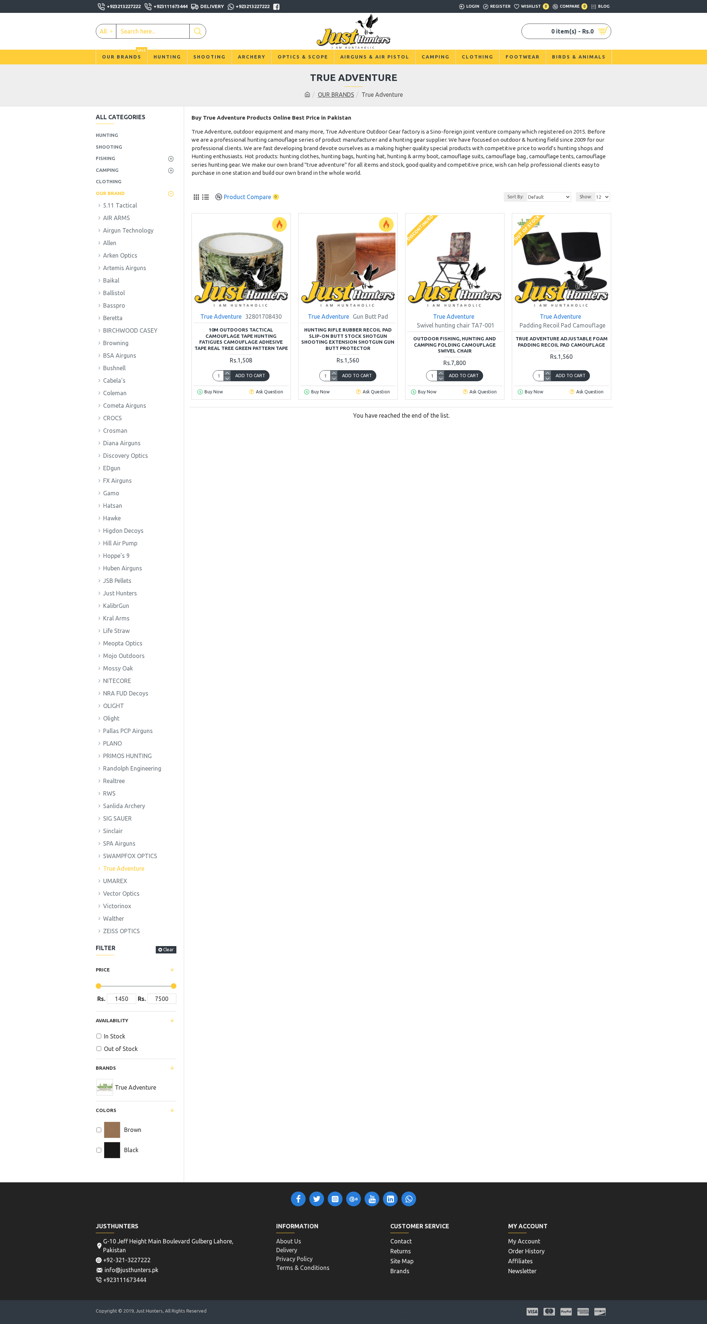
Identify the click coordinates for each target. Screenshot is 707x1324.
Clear (168, 949)
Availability (112, 1020)
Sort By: (515, 196)
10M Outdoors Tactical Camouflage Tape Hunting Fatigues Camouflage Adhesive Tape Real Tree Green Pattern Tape (241, 339)
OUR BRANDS (336, 94)
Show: (586, 196)
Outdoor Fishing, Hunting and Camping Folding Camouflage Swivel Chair (454, 345)
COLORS (106, 1110)
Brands (106, 1067)
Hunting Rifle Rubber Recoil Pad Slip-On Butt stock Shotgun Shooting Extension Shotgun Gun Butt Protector (347, 339)
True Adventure (221, 316)
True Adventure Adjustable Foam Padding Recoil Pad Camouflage (562, 341)
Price (103, 969)
